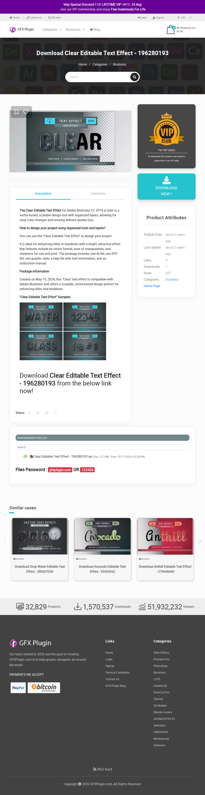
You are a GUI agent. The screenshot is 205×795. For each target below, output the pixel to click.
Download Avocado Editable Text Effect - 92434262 (102, 569)
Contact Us (35, 17)
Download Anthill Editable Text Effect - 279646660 (165, 569)
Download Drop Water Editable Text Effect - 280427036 (40, 569)
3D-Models (160, 705)
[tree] (102, 456)
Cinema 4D (160, 686)
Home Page (152, 286)
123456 (87, 470)
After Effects (161, 652)
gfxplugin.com (60, 470)
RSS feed (56, 17)
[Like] (25, 112)
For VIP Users (166, 155)
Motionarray (161, 738)
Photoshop (160, 666)
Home (15, 17)
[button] (200, 541)
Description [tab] (43, 193)
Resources (73, 29)
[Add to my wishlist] (16, 112)
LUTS (157, 679)
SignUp (160, 17)
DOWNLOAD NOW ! (166, 190)
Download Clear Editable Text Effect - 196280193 (102, 53)
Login (143, 17)
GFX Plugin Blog (116, 686)
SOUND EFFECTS (164, 719)
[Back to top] (194, 784)
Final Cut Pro (162, 692)
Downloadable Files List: (32, 438)
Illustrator (119, 64)
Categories (49, 29)
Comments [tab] (98, 193)
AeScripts (159, 725)
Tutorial (158, 699)
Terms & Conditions (118, 672)
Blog (96, 29)
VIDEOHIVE (161, 732)
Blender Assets (163, 712)
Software (159, 745)
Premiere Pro (162, 659)
